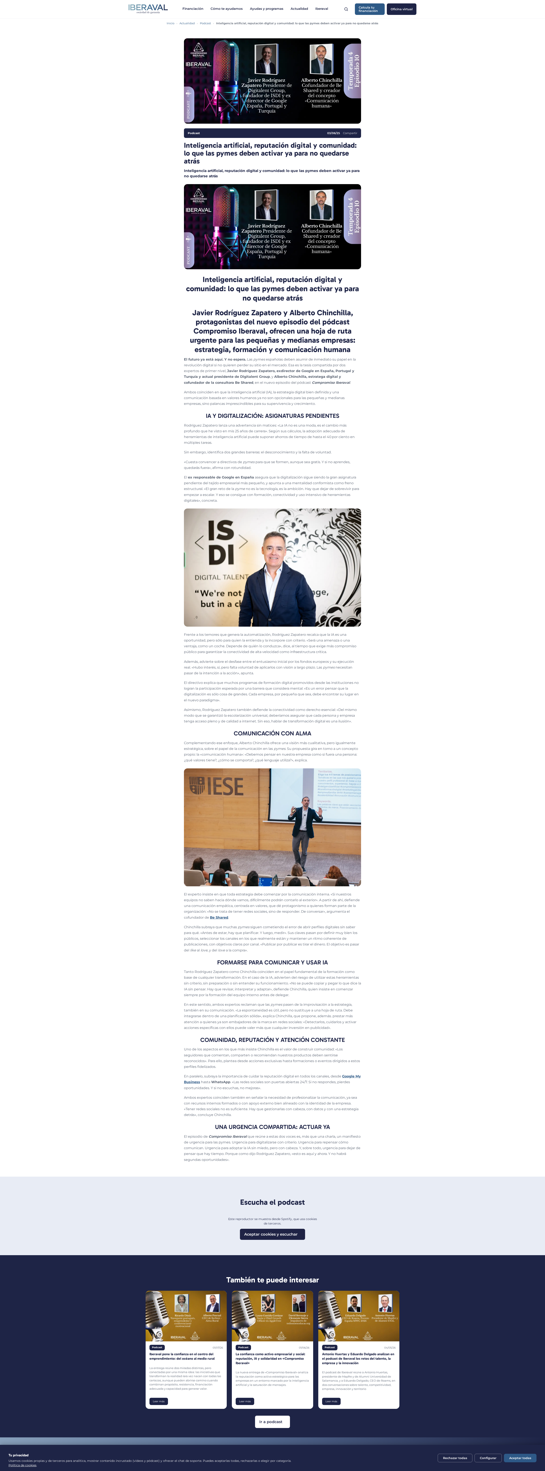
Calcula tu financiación (368, 9)
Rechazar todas (455, 1458)
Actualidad (299, 9)
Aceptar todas (520, 1458)
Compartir (350, 133)
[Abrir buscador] (346, 9)
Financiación (192, 9)
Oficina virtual (402, 9)
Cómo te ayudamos (227, 9)
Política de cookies (22, 1465)
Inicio (170, 23)
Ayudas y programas (266, 9)
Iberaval (321, 9)
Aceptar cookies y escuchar (271, 1234)
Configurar (488, 1458)
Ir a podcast (271, 1421)
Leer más (159, 1401)
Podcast (205, 23)
